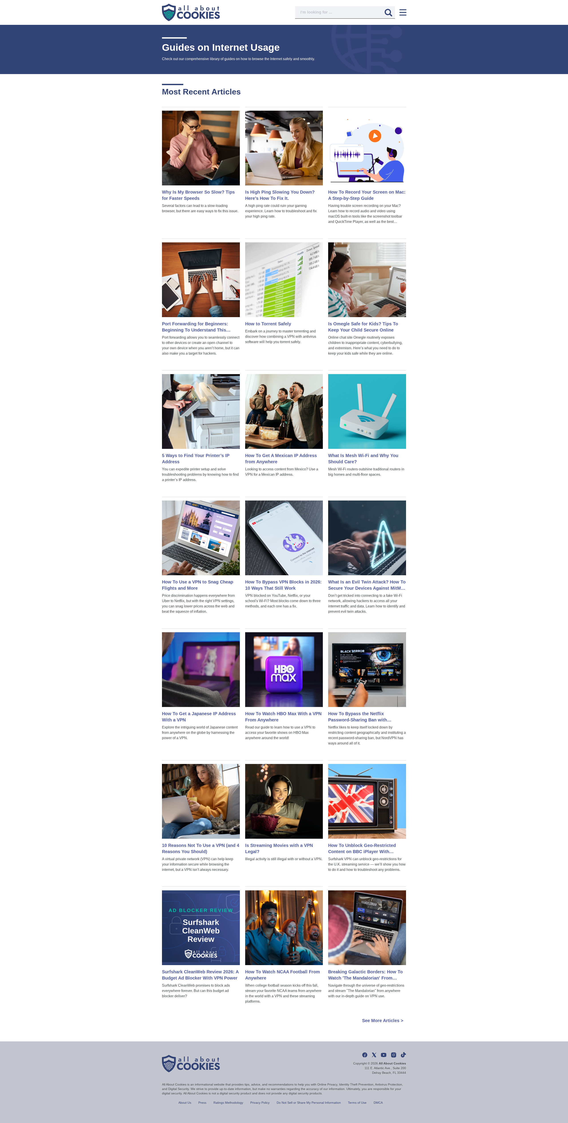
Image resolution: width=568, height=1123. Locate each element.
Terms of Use (357, 1102)
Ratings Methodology (228, 1102)
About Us (184, 1102)
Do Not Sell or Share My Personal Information (309, 1102)
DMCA (378, 1102)
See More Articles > (382, 1020)
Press (202, 1102)
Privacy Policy (260, 1102)
